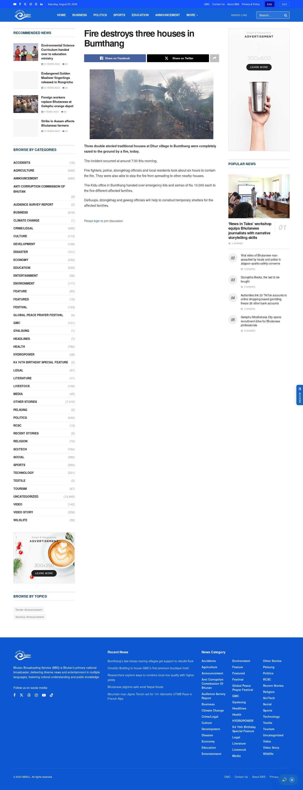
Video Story (23, 512)
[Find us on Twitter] (25, 4)
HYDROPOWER (23, 354)
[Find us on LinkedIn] (41, 4)
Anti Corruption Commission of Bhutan (39, 188)
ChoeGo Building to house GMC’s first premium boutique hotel (148, 668)
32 (66, 87)
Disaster (20, 252)
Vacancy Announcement (29, 616)
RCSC (17, 425)
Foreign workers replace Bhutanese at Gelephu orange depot (57, 101)
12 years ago (51, 87)
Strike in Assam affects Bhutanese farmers (57, 123)
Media (18, 394)
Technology (23, 473)
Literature (22, 378)
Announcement (167, 15)
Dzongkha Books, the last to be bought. (260, 279)
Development (24, 244)
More (191, 15)
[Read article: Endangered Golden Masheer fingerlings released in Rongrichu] (25, 80)
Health (19, 346)
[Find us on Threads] (36, 4)
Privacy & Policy (251, 4)
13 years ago (51, 131)
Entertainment (25, 275)
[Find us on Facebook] (20, 4)
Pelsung (20, 410)
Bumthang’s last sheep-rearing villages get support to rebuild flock (151, 661)
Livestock (21, 386)
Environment (24, 283)
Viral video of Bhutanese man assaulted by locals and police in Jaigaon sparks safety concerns (261, 259)
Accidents (21, 162)
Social (18, 457)
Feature (20, 291)
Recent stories (26, 433)
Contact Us (218, 4)
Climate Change (26, 220)
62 (64, 111)
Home (61, 15)
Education (140, 15)
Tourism (20, 488)
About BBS (233, 4)
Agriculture (23, 170)
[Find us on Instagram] (30, 4)
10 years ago (51, 63)
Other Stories (25, 402)
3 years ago (51, 111)
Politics (100, 15)
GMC (207, 4)
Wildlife (20, 520)
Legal (18, 370)
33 (66, 131)
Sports (119, 15)
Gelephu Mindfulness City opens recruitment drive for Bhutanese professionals (261, 321)
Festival (20, 307)
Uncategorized (25, 496)
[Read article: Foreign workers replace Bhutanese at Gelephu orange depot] (25, 104)
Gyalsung (21, 331)
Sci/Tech (20, 449)
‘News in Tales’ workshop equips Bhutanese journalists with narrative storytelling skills (249, 230)
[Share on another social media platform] (214, 58)
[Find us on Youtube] (14, 4)
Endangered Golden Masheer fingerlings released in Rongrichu (57, 77)
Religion (20, 441)
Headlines (21, 339)
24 (66, 63)
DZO (284, 4)
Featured (21, 299)
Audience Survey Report (33, 204)
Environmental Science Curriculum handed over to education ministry (57, 51)
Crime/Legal (23, 228)
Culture (20, 236)
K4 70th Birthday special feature (40, 362)
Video (17, 504)
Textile (19, 480)
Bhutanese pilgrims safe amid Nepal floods (135, 687)
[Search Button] (286, 15)
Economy (20, 260)
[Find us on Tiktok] (51, 695)
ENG (269, 4)
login (97, 221)
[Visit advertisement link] (44, 558)
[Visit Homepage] (22, 15)
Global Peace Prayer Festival (38, 315)
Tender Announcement (28, 609)
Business (79, 15)
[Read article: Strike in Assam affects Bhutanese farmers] (25, 128)
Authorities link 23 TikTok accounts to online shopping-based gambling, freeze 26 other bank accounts (264, 299)
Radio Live (239, 15)
